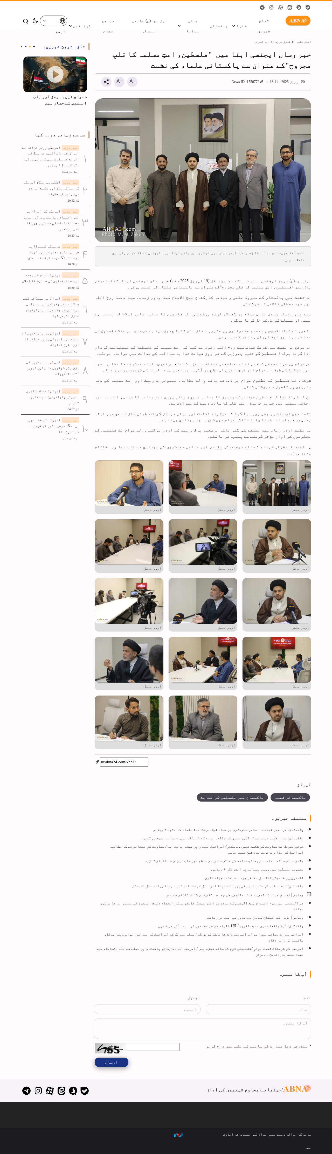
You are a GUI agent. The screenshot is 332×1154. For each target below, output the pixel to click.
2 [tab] (30, 46)
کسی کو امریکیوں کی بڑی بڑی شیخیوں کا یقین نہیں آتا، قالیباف (52, 368)
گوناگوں (82, 26)
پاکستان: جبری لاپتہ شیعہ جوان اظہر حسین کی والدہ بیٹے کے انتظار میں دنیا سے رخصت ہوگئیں (223, 838)
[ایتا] (61, 1090)
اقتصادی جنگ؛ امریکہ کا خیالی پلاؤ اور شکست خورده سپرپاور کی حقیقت (51, 188)
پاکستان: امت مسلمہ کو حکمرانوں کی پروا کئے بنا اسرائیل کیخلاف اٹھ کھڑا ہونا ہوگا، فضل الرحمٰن (217, 886)
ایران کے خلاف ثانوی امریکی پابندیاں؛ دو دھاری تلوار (52, 397)
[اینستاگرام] (38, 1090)
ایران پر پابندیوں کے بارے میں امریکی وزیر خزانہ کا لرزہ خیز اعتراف (50, 339)
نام (307, 997)
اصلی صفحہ (303, 42)
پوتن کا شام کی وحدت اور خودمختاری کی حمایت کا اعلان (50, 278)
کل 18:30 (73, 287)
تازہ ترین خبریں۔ (64, 46)
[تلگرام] (26, 1090)
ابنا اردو (297, 20)
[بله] (85, 1090)
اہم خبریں (262, 42)
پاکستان (219, 26)
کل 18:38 (73, 264)
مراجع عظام (108, 25)
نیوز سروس (282, 42)
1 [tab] (34, 46)
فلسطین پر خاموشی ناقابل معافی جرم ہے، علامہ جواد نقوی (254, 878)
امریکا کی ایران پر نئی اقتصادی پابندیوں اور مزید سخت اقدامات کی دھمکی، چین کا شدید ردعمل (51, 220)
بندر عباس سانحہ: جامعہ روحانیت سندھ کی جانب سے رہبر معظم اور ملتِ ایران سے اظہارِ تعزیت (224, 861)
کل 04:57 (73, 409)
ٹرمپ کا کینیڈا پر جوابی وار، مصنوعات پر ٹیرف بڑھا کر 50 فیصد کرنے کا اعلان (53, 252)
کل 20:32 (73, 200)
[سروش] (73, 1090)
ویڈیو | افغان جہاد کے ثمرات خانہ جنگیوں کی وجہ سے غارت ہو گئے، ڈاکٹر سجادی (235, 895)
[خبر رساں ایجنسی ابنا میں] (203, 170)
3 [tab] (25, 46)
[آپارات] (50, 1090)
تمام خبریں (264, 25)
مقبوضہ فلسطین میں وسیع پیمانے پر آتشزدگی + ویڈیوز (256, 869)
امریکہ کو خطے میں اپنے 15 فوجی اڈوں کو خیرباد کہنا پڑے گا (53, 426)
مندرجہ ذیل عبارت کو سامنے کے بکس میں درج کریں (258, 1046)
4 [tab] (21, 46)
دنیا (241, 26)
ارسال (111, 1062)
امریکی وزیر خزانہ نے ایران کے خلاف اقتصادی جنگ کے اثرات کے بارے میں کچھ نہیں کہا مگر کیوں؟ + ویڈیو (50, 156)
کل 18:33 (73, 235)
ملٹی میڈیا (192, 25)
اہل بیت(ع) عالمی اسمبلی (149, 25)
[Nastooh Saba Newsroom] (178, 1134)
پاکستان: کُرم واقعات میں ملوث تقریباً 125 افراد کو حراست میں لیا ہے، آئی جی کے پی (230, 926)
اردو (60, 31)
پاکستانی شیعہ (290, 797)
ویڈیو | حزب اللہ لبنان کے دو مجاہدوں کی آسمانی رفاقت (255, 917)
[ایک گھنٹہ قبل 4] (55, 74)
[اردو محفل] (277, 483)
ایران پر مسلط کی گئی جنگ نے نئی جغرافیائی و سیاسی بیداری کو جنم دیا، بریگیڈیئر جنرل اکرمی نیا (51, 307)
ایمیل (194, 997)
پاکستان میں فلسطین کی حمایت (232, 797)
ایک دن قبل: (70, 171)
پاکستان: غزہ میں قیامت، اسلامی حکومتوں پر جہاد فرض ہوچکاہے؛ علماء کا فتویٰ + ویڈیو (228, 829)
